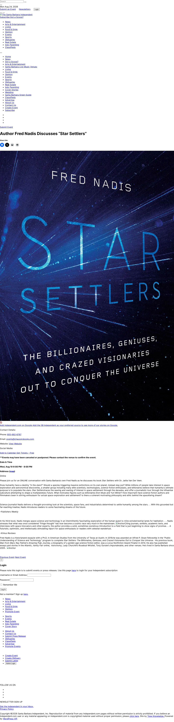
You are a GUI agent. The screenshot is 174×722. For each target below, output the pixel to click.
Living (8, 27)
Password (4, 580)
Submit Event (6, 127)
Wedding (9, 92)
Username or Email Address (13, 575)
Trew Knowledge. (156, 716)
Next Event (20, 557)
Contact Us (10, 105)
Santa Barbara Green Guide (18, 95)
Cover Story (11, 626)
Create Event (11, 107)
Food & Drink (11, 29)
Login (37, 9)
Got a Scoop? (16, 17)
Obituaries (10, 39)
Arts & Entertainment (15, 24)
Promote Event (12, 611)
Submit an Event (8, 9)
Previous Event (7, 557)
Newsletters (24, 9)
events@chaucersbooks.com (20, 439)
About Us (9, 102)
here (74, 570)
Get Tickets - (25, 453)
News (7, 21)
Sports (8, 37)
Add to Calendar (8, 453)
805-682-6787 (14, 434)
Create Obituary (13, 658)
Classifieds (10, 47)
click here (134, 716)
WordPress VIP (10, 718)
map (12, 471)
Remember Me (10, 584)
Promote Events (13, 646)
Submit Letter (11, 660)
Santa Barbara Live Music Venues (21, 66)
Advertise (9, 100)
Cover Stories (11, 89)
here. (25, 594)
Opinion (8, 32)
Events (8, 34)
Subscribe (5, 17)
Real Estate (10, 42)
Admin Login (10, 663)
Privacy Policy (7, 709)
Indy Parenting (12, 44)
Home (8, 56)
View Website (15, 443)
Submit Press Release (15, 636)
